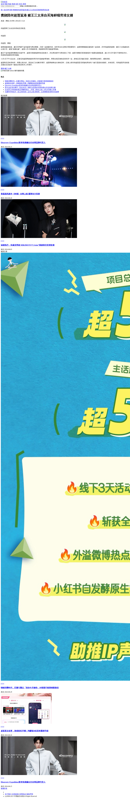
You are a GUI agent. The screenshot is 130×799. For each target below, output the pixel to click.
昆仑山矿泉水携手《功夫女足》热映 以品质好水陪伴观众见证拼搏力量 (30, 87)
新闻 (24, 4)
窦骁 (2, 68)
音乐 (20, 4)
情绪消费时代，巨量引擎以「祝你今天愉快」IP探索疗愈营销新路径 (29, 81)
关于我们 (8, 794)
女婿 (9, 68)
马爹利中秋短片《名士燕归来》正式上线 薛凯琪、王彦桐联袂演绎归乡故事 (32, 92)
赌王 (6, 68)
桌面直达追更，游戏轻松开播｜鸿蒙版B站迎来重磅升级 (25, 83)
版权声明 (30, 794)
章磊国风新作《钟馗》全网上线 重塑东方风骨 (20, 194)
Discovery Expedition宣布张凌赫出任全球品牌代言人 (23, 85)
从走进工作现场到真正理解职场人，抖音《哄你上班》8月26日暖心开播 (30, 89)
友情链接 (15, 794)
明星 (6, 4)
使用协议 (22, 794)
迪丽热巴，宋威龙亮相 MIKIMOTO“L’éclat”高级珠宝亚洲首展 (28, 245)
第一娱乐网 (5, 10)
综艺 (17, 4)
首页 (2, 4)
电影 (9, 4)
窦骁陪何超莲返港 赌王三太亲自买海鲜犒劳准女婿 (31, 10)
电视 (13, 4)
